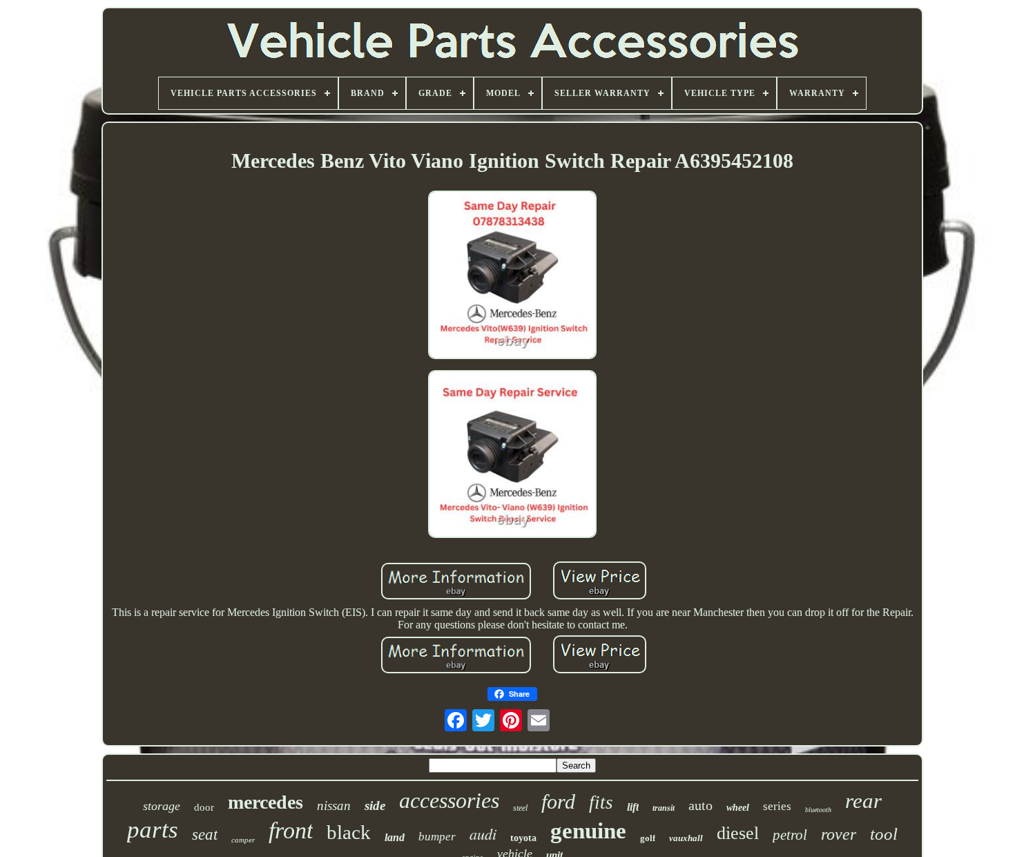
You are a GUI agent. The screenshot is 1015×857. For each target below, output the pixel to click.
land (395, 837)
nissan (334, 805)
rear (863, 801)
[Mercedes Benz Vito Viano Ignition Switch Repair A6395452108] (512, 275)
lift (633, 807)
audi (483, 833)
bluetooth (818, 809)
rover (838, 834)
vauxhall (686, 838)
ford (558, 801)
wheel (737, 807)
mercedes (265, 802)
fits (601, 802)
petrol (790, 835)
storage (161, 806)
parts (152, 829)
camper (243, 840)
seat (205, 834)
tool (884, 834)
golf (647, 838)
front (291, 830)
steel (520, 808)
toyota (523, 838)
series (777, 806)
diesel (738, 833)
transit (663, 808)
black (349, 832)
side (375, 805)
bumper (437, 836)
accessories (449, 800)
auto (700, 805)
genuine (588, 830)
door (204, 807)
